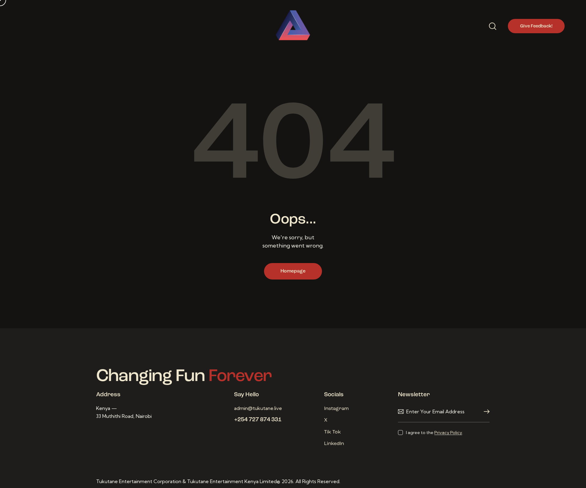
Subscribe (485, 412)
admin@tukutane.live (258, 408)
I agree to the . (434, 432)
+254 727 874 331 (257, 420)
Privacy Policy (448, 432)
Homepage (293, 271)
